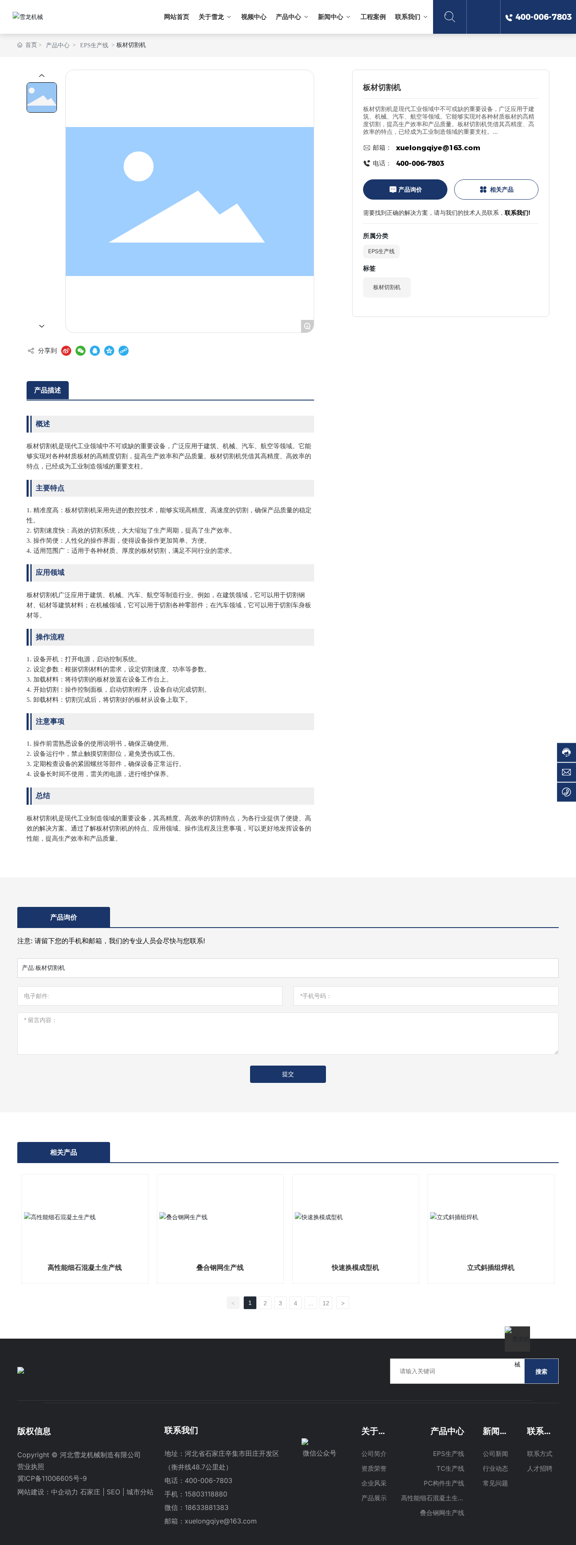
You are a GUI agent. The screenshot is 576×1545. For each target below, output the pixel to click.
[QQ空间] (109, 351)
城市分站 (140, 1492)
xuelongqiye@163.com (438, 147)
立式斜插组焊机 (490, 1267)
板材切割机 (387, 287)
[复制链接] (123, 351)
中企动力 (64, 1492)
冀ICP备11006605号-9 (52, 1478)
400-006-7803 (420, 163)
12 (326, 1303)
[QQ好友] (95, 351)
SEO (113, 1492)
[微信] (80, 351)
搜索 (541, 1371)
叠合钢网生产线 (220, 1267)
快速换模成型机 (355, 1267)
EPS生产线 (94, 45)
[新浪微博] (66, 351)
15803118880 (206, 1494)
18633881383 (207, 1507)
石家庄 (90, 1492)
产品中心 (58, 45)
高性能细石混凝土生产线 (85, 1267)
